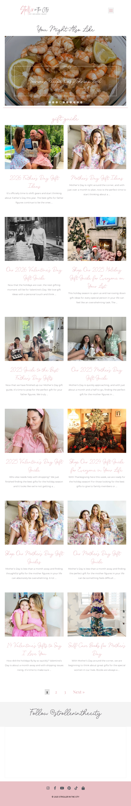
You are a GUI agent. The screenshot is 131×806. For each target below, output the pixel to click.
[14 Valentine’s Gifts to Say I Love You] (34, 614)
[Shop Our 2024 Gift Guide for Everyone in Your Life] (97, 430)
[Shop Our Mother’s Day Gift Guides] (34, 522)
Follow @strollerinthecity (65, 713)
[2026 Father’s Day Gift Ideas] (34, 146)
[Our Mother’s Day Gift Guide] (97, 522)
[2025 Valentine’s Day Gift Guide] (34, 430)
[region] (65, 71)
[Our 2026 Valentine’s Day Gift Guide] (34, 238)
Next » (79, 691)
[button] (111, 11)
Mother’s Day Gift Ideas (97, 178)
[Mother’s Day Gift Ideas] (97, 146)
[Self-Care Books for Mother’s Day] (97, 614)
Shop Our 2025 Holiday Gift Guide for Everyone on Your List (97, 278)
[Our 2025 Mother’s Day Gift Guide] (97, 338)
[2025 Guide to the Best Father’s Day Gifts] (34, 338)
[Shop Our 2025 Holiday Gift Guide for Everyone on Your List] (97, 238)
